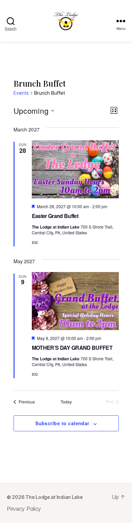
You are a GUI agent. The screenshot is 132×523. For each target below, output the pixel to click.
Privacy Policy (24, 508)
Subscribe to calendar (62, 423)
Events (21, 93)
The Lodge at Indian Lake (54, 497)
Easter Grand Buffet (55, 216)
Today (66, 401)
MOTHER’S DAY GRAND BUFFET (72, 347)
